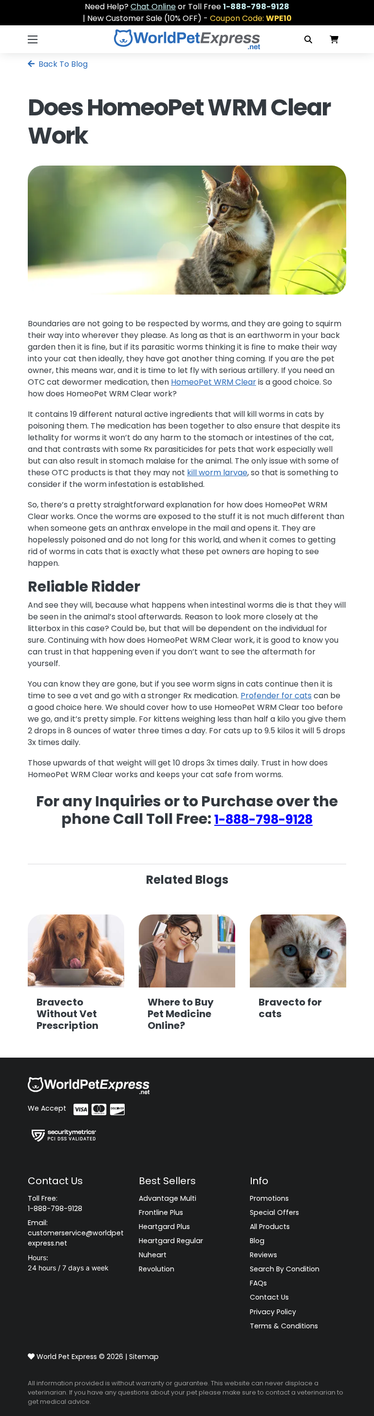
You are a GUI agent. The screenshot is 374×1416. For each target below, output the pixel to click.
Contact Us (269, 1297)
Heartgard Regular (171, 1241)
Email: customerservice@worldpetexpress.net (76, 1233)
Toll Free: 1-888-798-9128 (55, 1203)
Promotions (269, 1198)
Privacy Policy (273, 1312)
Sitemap (144, 1356)
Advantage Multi (167, 1198)
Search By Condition (284, 1269)
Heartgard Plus (164, 1226)
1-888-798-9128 (263, 819)
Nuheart (153, 1255)
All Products (270, 1226)
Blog (257, 1241)
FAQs (258, 1283)
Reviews (263, 1255)
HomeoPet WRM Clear (213, 382)
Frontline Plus (161, 1212)
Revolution (156, 1269)
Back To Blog (62, 64)
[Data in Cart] (334, 39)
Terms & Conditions (284, 1326)
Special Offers (274, 1212)
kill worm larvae (217, 472)
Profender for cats (276, 695)
